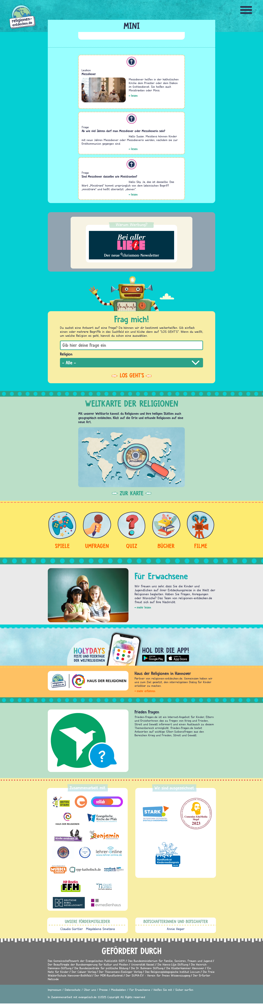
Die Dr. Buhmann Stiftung (147, 968)
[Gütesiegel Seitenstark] (155, 814)
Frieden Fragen (147, 712)
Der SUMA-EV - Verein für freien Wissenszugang (158, 975)
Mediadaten (118, 989)
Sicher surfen (184, 989)
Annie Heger (176, 929)
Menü (246, 10)
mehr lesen (144, 607)
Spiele (62, 545)
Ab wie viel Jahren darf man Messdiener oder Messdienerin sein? (123, 131)
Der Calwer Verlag (84, 971)
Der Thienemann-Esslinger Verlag (120, 971)
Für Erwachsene (139, 989)
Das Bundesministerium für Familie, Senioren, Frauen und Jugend (170, 961)
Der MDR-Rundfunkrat (109, 975)
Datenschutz (73, 989)
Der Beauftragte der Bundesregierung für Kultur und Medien (88, 964)
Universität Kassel (142, 964)
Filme (200, 545)
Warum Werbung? (131, 224)
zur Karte (132, 493)
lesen (134, 95)
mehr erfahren (146, 691)
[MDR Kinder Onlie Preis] (168, 854)
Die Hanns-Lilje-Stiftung (173, 964)
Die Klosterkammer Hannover (185, 968)
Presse (103, 989)
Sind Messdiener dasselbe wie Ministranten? (109, 176)
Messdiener (89, 74)
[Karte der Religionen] (131, 457)
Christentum (132, 62)
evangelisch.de (87, 997)
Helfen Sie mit (163, 989)
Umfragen (97, 545)
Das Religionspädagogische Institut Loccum (172, 971)
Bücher (166, 545)
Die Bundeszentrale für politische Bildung (101, 968)
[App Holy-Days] (131, 647)
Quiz (131, 545)
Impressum (54, 989)
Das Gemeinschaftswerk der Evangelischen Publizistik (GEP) (86, 961)
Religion (66, 354)
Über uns (90, 989)
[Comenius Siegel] (196, 813)
